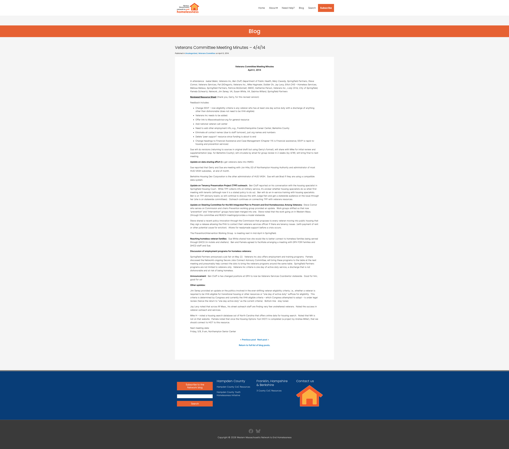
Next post (262, 339)
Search (312, 7)
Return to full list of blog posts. (254, 345)
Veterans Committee (206, 53)
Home (261, 7)
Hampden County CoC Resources (233, 386)
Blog (301, 7)
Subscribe (326, 7)
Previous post (249, 339)
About (272, 7)
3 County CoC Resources (269, 390)
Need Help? (288, 7)
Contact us (305, 381)
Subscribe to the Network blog (195, 386)
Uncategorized (191, 53)
